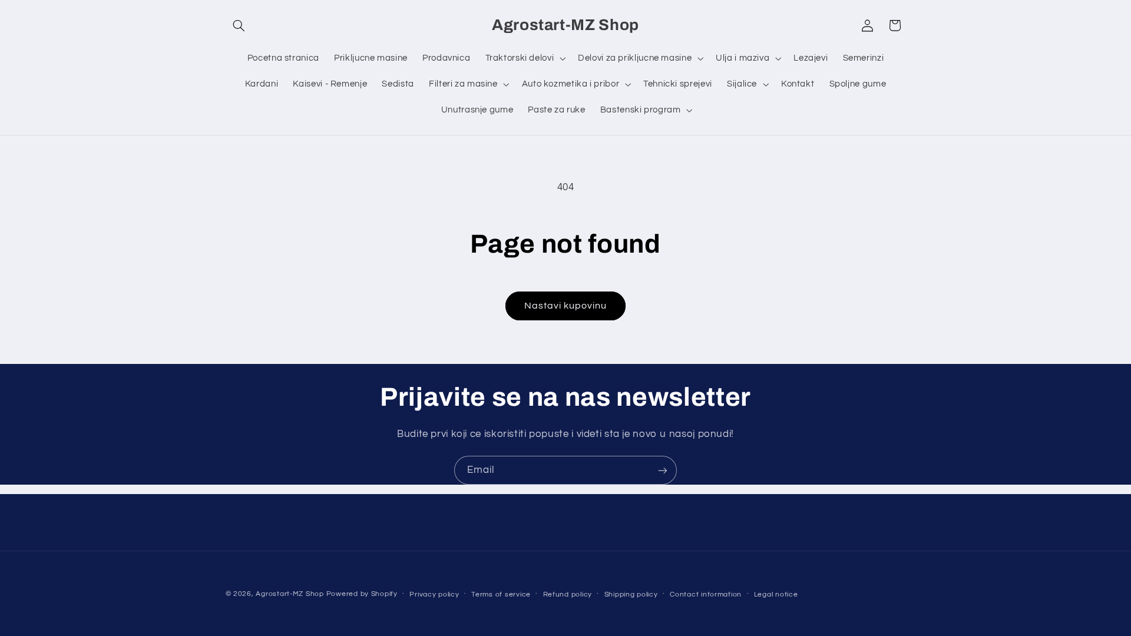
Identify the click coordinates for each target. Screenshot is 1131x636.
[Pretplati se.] (662, 470)
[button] (239, 25)
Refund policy (568, 594)
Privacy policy (434, 594)
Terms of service (501, 594)
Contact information (706, 594)
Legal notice (776, 594)
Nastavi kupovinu (565, 305)
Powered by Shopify (362, 594)
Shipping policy (631, 594)
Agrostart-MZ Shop (290, 594)
